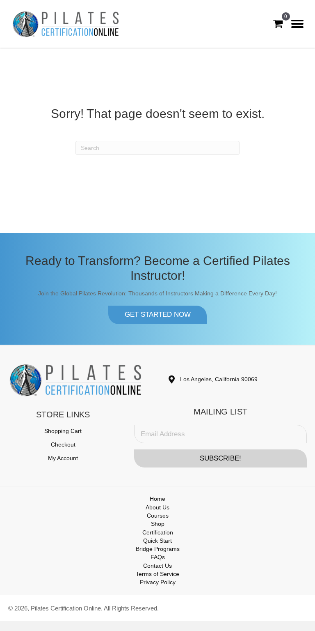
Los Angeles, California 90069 (219, 379)
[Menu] (297, 24)
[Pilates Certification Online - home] (66, 23)
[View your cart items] (278, 23)
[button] (157, 315)
